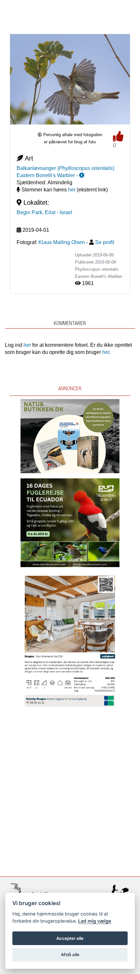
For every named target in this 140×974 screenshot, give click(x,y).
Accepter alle (70, 938)
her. (106, 352)
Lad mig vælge (94, 921)
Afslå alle (70, 954)
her (72, 189)
